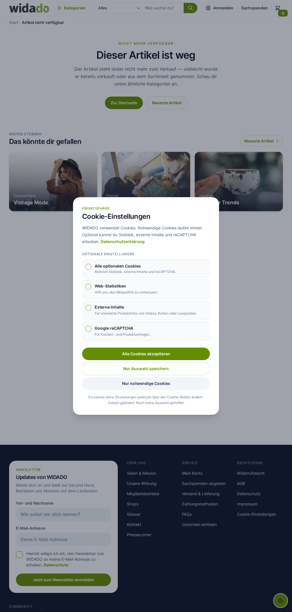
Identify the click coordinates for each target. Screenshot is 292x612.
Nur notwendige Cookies (146, 383)
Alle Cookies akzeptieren (146, 353)
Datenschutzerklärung (123, 241)
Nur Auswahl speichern (146, 368)
